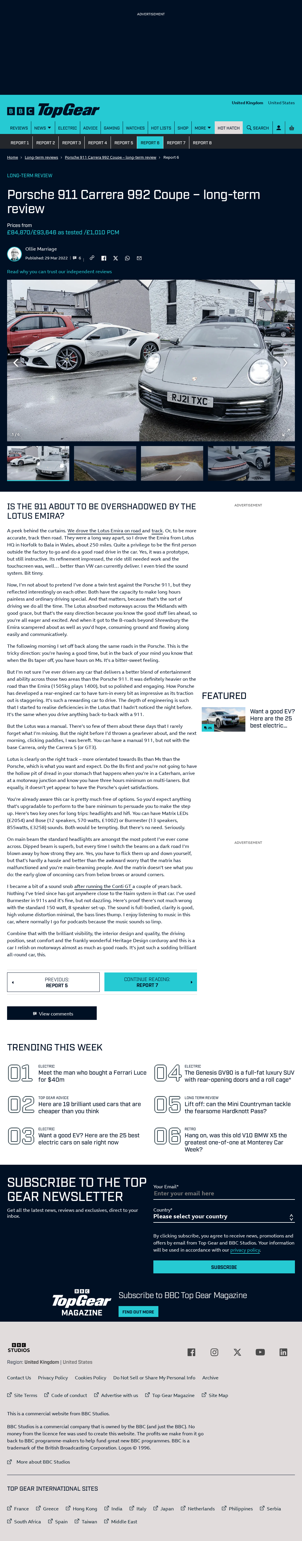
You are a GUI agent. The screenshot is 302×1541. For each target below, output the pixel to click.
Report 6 (150, 142)
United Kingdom (247, 102)
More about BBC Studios (38, 1461)
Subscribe (224, 1267)
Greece (51, 1509)
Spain (61, 1522)
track (157, 530)
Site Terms (25, 1395)
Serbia (274, 1509)
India (116, 1509)
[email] (139, 258)
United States (281, 102)
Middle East (124, 1522)
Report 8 (202, 142)
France (21, 1509)
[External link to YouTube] (260, 1352)
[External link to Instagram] (214, 1352)
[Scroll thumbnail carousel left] (270, 461)
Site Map (218, 1395)
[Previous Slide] (15, 362)
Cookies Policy (90, 1378)
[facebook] (104, 258)
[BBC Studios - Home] (22, 1347)
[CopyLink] (92, 258)
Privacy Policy (53, 1378)
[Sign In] (279, 127)
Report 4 (97, 142)
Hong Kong (85, 1509)
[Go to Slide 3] (172, 463)
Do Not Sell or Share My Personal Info (154, 1378)
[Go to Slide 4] (239, 463)
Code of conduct (69, 1395)
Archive (210, 1378)
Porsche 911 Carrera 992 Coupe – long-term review (110, 157)
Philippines (241, 1509)
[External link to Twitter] (237, 1352)
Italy (141, 1509)
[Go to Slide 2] (105, 463)
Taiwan (89, 1522)
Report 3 (71, 142)
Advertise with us (119, 1395)
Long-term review (29, 175)
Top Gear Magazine (173, 1395)
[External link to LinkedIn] (283, 1352)
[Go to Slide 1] (38, 463)
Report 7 (176, 142)
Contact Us (19, 1378)
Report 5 (123, 142)
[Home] (53, 109)
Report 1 (20, 142)
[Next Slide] (286, 362)
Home (12, 157)
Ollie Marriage (41, 249)
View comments (56, 1013)
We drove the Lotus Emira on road (105, 530)
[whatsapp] (127, 258)
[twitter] (116, 258)
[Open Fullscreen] (286, 432)
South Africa (27, 1522)
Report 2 (45, 142)
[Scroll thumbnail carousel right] (286, 461)
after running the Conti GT (103, 886)
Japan (167, 1509)
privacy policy (245, 1250)
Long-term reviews (41, 157)
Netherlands (201, 1509)
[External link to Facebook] (191, 1352)
